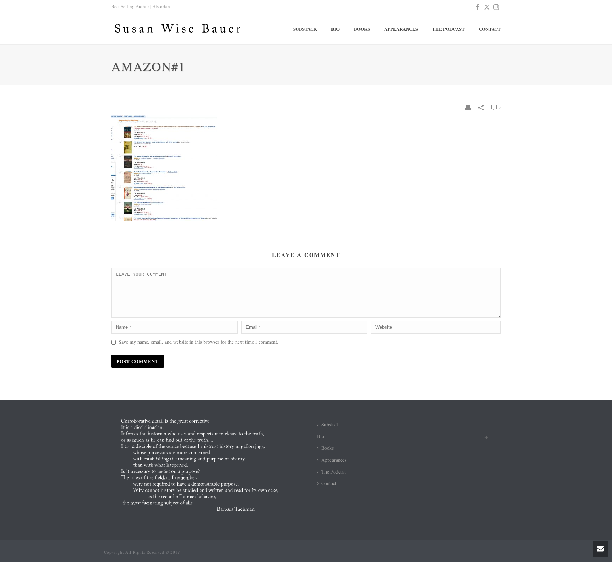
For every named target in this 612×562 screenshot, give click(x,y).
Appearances (401, 28)
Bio (335, 28)
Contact (490, 28)
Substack (305, 28)
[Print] (468, 107)
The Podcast (448, 28)
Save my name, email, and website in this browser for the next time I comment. (198, 341)
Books (362, 28)
